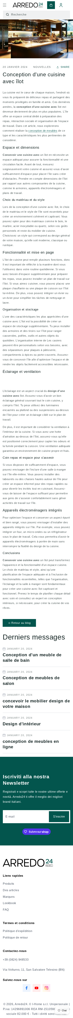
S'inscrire (59, 816)
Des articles (11, 890)
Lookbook (9, 903)
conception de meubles (42, 130)
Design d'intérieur (22, 723)
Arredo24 (21, 1004)
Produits (8, 883)
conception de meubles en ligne (31, 744)
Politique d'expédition (17, 931)
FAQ (6, 909)
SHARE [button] (65, 67)
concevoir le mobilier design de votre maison (36, 704)
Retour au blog (21, 622)
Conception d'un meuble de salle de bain (32, 657)
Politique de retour (15, 937)
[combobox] (36, 15)
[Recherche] (7, 14)
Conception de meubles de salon (31, 680)
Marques (9, 896)
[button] (5, 5)
